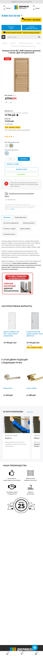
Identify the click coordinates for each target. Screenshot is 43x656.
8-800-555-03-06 (11, 15)
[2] (8, 136)
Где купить (21, 174)
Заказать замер (21, 169)
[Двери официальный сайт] (22, 650)
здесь (12, 209)
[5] (14, 136)
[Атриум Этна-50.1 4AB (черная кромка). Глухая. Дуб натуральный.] (21, 91)
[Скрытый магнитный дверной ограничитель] (18, 294)
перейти (14, 1)
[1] (6, 136)
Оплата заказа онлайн (31, 33)
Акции (37, 8)
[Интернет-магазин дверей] (22, 8)
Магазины (36, 20)
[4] (12, 136)
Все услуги (30, 412)
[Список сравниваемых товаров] (7, 653)
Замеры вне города (11, 435)
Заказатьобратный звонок (32, 27)
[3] (10, 136)
